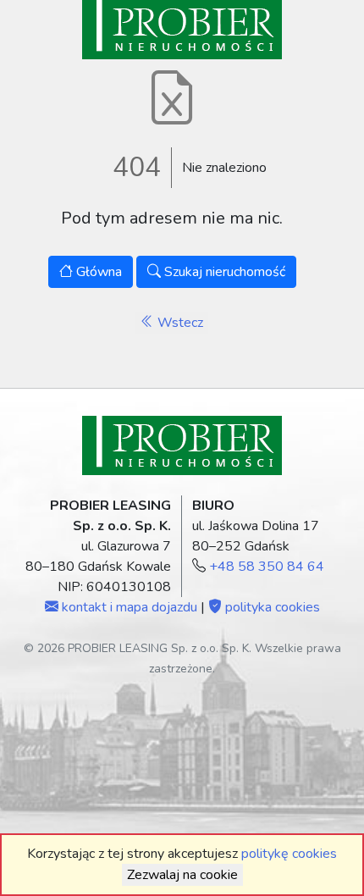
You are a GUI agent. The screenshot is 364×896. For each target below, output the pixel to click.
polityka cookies (271, 607)
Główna (97, 272)
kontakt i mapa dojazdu (127, 607)
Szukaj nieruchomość (223, 272)
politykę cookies (289, 853)
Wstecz (178, 322)
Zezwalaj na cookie (182, 875)
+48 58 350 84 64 (266, 566)
